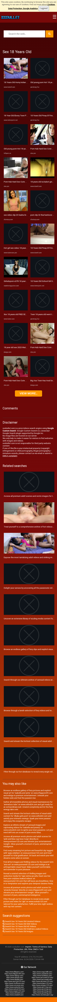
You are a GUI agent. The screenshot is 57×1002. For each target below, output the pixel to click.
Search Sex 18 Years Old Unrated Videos (22, 921)
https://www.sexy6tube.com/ (42, 974)
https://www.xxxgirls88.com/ (42, 972)
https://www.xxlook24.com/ (15, 995)
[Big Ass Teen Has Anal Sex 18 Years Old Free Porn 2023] (42, 376)
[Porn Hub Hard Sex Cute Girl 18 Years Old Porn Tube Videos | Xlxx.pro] (16, 177)
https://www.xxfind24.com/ (15, 993)
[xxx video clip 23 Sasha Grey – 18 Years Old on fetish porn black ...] (16, 210)
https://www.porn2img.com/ (42, 989)
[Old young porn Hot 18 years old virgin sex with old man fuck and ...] (16, 144)
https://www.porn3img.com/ (42, 991)
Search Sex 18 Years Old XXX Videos (21, 924)
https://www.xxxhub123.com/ (15, 989)
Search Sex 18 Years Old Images (19, 931)
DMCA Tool (38, 949)
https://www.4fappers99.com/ (15, 974)
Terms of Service (39, 947)
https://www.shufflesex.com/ (15, 983)
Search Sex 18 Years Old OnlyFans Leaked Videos (26, 929)
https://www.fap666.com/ (14, 979)
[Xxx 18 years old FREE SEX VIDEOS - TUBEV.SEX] (16, 310)
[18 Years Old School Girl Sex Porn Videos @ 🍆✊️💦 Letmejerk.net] (42, 276)
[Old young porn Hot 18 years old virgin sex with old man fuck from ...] (42, 78)
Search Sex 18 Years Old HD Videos (20, 926)
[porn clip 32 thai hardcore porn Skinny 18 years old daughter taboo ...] (42, 210)
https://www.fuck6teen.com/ (42, 976)
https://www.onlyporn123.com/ (42, 985)
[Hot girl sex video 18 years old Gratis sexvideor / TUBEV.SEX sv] (16, 243)
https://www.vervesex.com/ (14, 985)
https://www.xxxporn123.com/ (15, 991)
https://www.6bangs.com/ (14, 976)
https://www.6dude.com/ (14, 978)
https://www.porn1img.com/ (42, 987)
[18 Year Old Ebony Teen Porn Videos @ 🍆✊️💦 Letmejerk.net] (16, 111)
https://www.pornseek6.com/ (42, 979)
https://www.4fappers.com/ (14, 972)
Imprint (28, 947)
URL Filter (28, 949)
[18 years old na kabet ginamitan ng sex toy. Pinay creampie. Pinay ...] (42, 177)
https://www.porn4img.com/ (42, 993)
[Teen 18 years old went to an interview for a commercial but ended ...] (42, 310)
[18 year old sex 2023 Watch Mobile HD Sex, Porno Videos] (16, 343)
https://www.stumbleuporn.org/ (42, 995)
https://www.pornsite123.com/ (14, 981)
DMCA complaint (10, 456)
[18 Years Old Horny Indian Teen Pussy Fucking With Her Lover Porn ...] (16, 78)
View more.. (28, 393)
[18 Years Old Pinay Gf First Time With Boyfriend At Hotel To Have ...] (42, 111)
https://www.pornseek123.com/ (42, 978)
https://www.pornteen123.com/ (42, 981)
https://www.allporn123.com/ (42, 983)
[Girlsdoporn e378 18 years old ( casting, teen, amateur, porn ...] (16, 276)
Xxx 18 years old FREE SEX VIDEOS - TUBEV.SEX (24, 314)
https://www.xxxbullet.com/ (14, 987)
